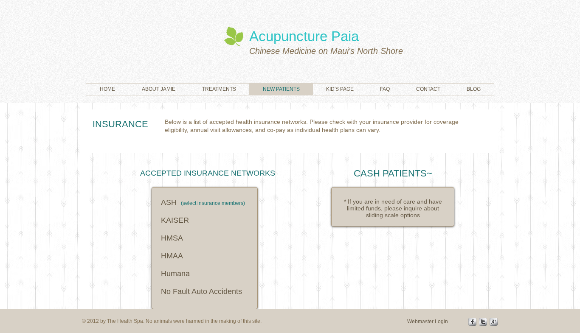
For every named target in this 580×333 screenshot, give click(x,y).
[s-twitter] (483, 322)
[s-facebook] (472, 322)
